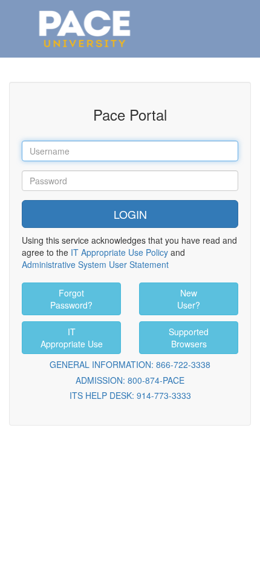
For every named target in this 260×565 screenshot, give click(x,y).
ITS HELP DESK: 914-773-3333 (130, 395)
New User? (188, 299)
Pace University (84, 12)
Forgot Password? (71, 299)
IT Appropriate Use (72, 338)
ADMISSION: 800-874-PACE (130, 380)
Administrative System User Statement (95, 264)
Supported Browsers (189, 338)
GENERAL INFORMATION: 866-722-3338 (130, 364)
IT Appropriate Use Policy (119, 252)
